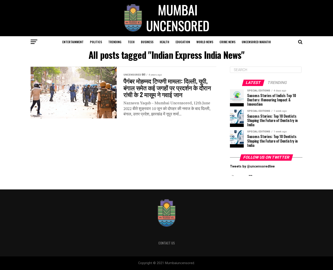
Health (164, 41)
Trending (114, 41)
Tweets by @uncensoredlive (252, 166)
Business (147, 41)
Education (183, 41)
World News (204, 41)
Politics (96, 41)
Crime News (227, 41)
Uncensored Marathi (256, 41)
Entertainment (73, 41)
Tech (131, 41)
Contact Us (166, 243)
